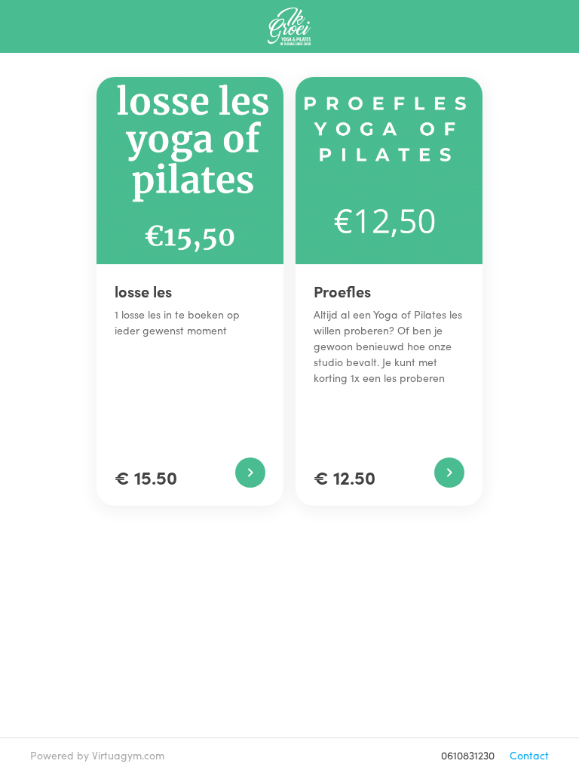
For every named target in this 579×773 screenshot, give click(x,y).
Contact (529, 755)
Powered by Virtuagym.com (97, 755)
